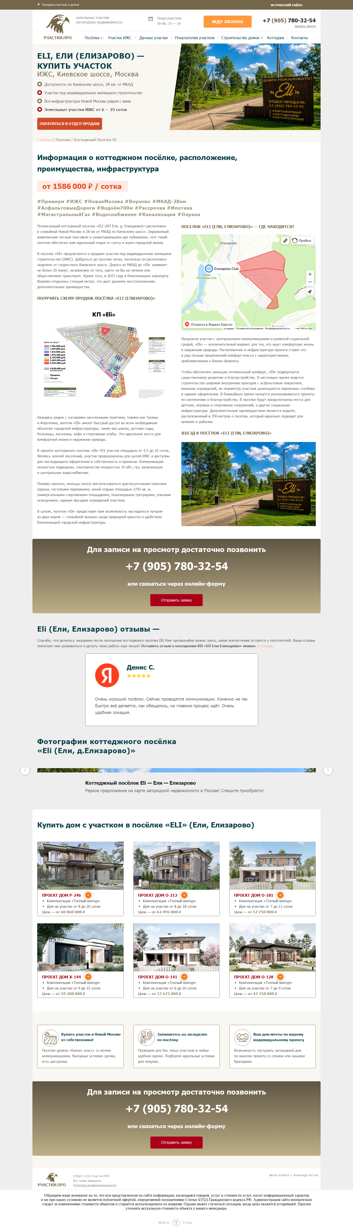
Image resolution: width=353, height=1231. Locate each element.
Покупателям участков (194, 37)
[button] (305, 26)
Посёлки (92, 37)
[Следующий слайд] (328, 770)
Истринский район (286, 5)
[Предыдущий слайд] (25, 770)
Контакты (299, 37)
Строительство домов (240, 37)
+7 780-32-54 (289, 20)
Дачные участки (154, 37)
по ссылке (265, 646)
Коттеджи (275, 37)
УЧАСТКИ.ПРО (57, 37)
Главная (44, 139)
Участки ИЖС (119, 37)
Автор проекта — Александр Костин (293, 1175)
